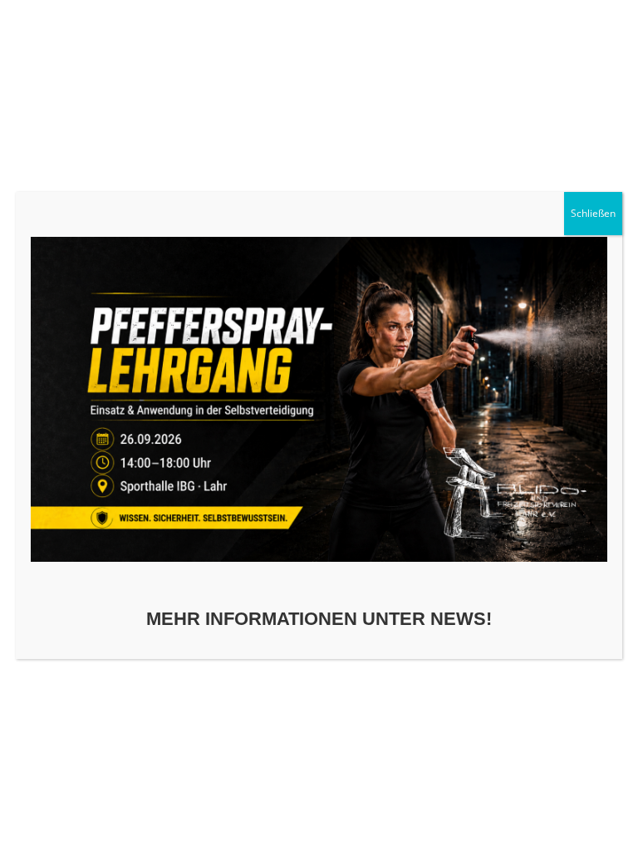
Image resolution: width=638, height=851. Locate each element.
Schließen (593, 213)
